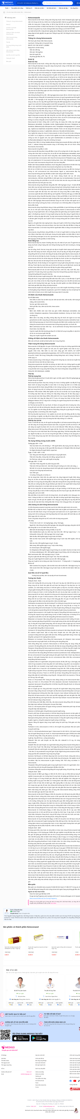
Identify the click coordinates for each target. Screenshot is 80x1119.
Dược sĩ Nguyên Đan (16, 910)
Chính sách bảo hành (74, 1067)
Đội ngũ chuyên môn (40, 1065)
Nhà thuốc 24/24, (29, 1110)
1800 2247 (29, 1072)
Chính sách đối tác (39, 1058)
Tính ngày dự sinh (5, 1062)
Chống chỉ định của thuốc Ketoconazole (13, 33)
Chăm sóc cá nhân (39, 1074)
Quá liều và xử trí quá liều (13, 55)
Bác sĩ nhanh (52, 1112)
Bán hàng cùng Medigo (40, 1060)
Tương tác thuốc (10, 58)
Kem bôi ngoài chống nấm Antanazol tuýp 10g (62, 947)
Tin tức (37, 1087)
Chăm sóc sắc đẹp (39, 1072)
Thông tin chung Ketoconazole (14, 21)
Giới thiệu (3, 1058)
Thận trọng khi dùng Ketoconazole (11, 38)
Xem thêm (53, 903)
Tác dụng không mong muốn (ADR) (13, 46)
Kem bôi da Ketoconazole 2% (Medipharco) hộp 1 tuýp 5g (12, 947)
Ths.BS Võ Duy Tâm (50, 990)
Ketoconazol (28, 12)
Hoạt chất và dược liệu (40, 1085)
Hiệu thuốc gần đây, (64, 1110)
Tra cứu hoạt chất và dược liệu (15, 12)
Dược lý (8, 24)
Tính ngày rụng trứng (6, 1065)
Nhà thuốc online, (47, 1110)
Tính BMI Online (5, 1060)
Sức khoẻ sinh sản (39, 1080)
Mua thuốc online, (38, 1110)
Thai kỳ (8, 42)
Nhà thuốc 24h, (55, 1110)
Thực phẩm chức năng (40, 1078)
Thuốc (36, 1083)
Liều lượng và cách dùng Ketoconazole (12, 51)
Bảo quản (8, 61)
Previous (5, 945)
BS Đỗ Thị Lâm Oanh (20, 990)
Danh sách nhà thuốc (40, 1062)
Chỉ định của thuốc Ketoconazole (11, 28)
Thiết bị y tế (38, 1076)
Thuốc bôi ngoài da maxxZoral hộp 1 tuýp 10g (38, 947)
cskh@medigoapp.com (26, 1074)
